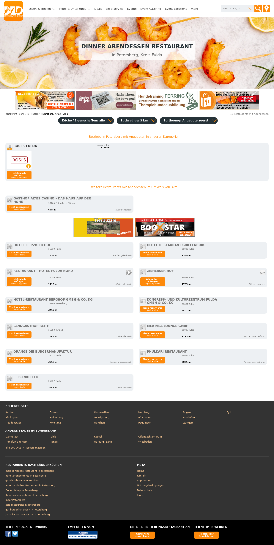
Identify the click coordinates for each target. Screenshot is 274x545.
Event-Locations (176, 8)
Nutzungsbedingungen (150, 485)
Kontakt (141, 475)
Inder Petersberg (15, 500)
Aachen (9, 412)
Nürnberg (143, 412)
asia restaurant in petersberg (22, 504)
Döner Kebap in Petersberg (21, 490)
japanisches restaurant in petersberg (27, 514)
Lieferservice (114, 8)
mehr (194, 8)
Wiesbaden (145, 441)
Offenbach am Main (150, 436)
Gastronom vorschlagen (142, 535)
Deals (98, 8)
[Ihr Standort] (266, 8)
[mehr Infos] (19, 160)
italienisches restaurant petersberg (26, 495)
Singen (186, 412)
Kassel (98, 436)
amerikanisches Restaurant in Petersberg (30, 485)
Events (132, 8)
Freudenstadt (13, 422)
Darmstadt (11, 436)
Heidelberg (56, 417)
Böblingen (11, 417)
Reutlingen (144, 422)
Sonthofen (188, 417)
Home (140, 470)
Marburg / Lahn (103, 441)
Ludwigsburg (101, 417)
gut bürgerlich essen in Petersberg (26, 509)
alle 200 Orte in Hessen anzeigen (25, 447)
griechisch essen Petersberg (22, 480)
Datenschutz (144, 490)
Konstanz (55, 422)
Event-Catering (150, 8)
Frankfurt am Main (16, 441)
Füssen (54, 412)
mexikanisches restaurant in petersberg (29, 470)
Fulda (53, 436)
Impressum (144, 480)
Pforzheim (144, 417)
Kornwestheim (102, 412)
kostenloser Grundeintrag (206, 535)
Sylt (229, 412)
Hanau (54, 441)
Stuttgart (187, 422)
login (140, 495)
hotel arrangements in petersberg (25, 475)
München (99, 422)
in (17, 114)
